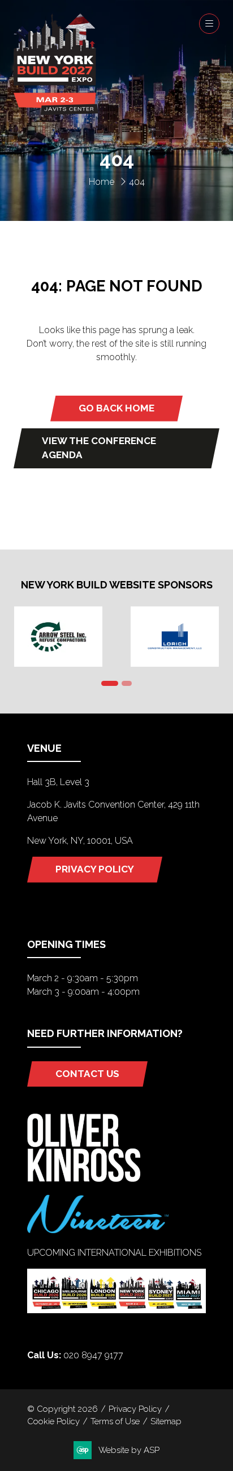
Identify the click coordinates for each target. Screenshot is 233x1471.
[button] (209, 24)
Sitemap (166, 1421)
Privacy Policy (135, 1409)
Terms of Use (115, 1421)
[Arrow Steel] (58, 636)
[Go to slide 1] (109, 683)
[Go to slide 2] (127, 683)
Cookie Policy (53, 1421)
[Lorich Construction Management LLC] (175, 636)
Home (101, 181)
